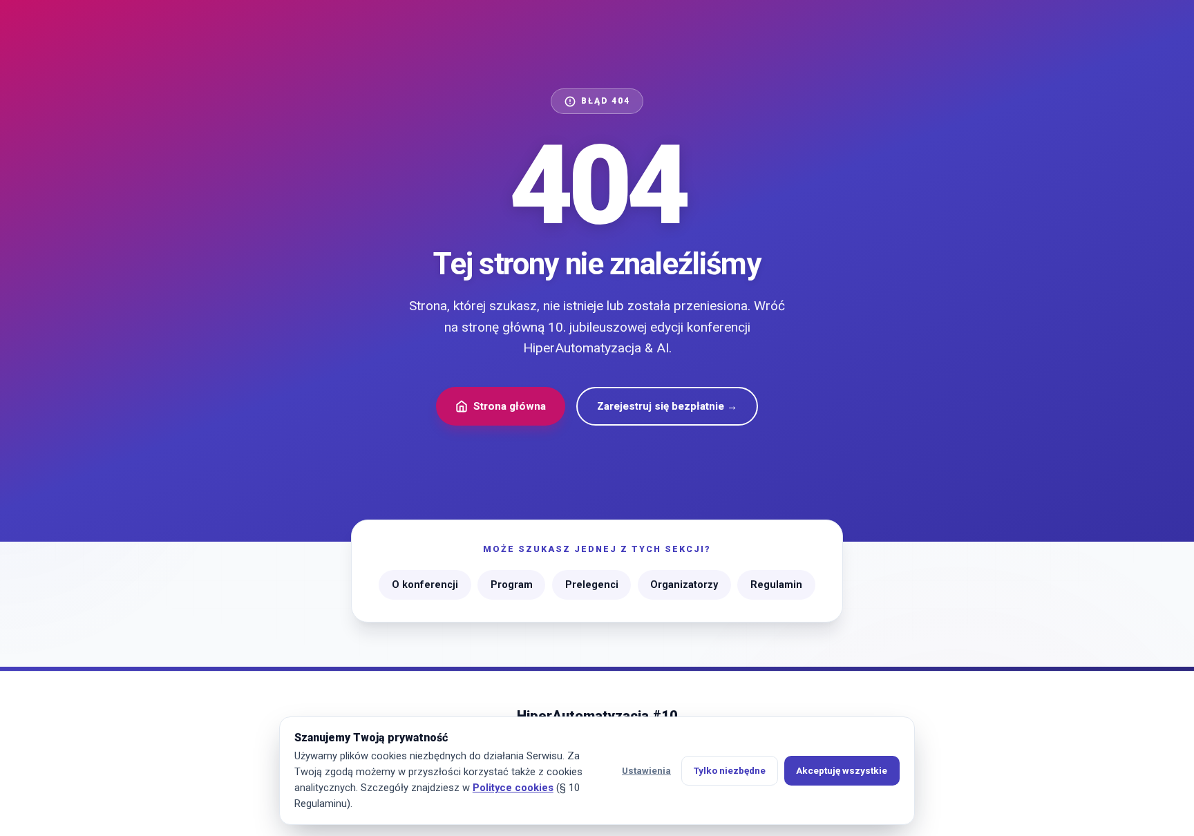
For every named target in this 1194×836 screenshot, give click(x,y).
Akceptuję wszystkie (841, 770)
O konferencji (425, 585)
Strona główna (509, 406)
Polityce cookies (513, 787)
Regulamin (776, 585)
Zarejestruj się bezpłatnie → (667, 406)
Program (512, 585)
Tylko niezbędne (730, 770)
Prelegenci (591, 585)
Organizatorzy (684, 585)
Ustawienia (646, 770)
